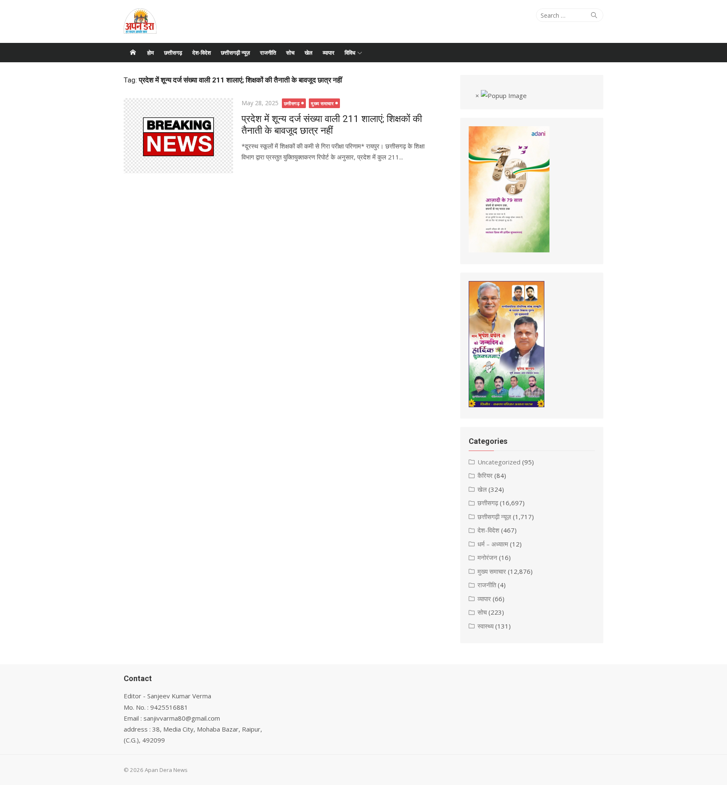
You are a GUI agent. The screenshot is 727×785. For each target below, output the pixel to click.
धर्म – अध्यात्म (493, 544)
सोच (290, 52)
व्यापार (328, 52)
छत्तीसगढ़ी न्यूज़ (235, 52)
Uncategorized (499, 462)
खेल (309, 52)
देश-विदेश (201, 52)
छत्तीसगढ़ (173, 52)
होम (150, 52)
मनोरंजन (487, 557)
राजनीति (268, 52)
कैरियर (485, 475)
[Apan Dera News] (133, 52)
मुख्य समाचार (322, 103)
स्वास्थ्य (486, 626)
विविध (350, 52)
